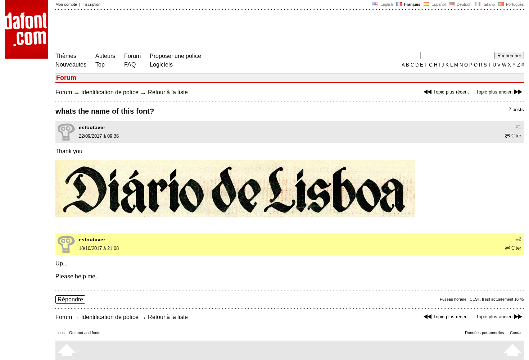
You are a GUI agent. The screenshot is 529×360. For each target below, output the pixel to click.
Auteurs (105, 56)
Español (438, 4)
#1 (518, 126)
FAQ (130, 64)
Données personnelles (484, 333)
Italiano (488, 4)
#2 (518, 239)
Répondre (70, 299)
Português (514, 4)
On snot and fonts (84, 333)
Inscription (91, 4)
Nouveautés (70, 64)
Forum (132, 56)
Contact (517, 333)
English (386, 4)
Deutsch (464, 4)
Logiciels (161, 64)
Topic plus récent (451, 92)
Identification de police (110, 92)
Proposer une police (175, 56)
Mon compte (66, 4)
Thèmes (65, 56)
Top (100, 64)
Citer (516, 135)
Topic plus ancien (494, 92)
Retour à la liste (168, 92)
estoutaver (92, 127)
